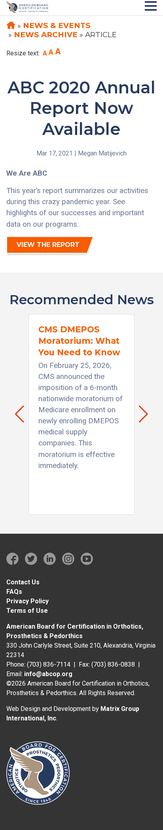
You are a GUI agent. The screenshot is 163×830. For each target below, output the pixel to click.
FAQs (14, 591)
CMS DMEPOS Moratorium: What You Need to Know (79, 340)
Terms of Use (27, 610)
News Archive (46, 34)
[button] (15, 414)
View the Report (48, 244)
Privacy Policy (27, 601)
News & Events (57, 25)
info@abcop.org (48, 674)
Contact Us (23, 582)
